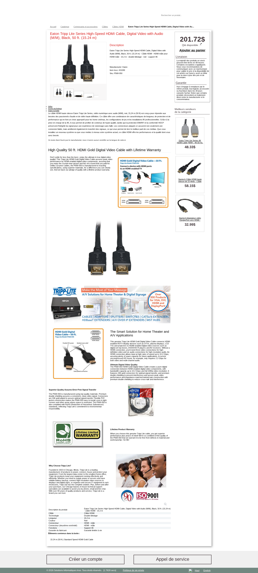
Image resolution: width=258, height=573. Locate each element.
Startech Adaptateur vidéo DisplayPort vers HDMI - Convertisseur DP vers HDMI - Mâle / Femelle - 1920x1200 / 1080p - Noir (190, 219)
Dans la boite (53, 111)
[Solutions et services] (98, 12)
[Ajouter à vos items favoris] (166, 34)
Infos (50, 106)
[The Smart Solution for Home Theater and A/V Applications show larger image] (78, 353)
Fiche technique (55, 109)
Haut (197, 570)
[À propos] (148, 15)
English (207, 570)
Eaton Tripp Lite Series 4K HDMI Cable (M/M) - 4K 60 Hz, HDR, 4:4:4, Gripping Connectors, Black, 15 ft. (190, 141)
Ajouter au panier (192, 50)
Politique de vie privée (133, 570)
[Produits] (128, 12)
